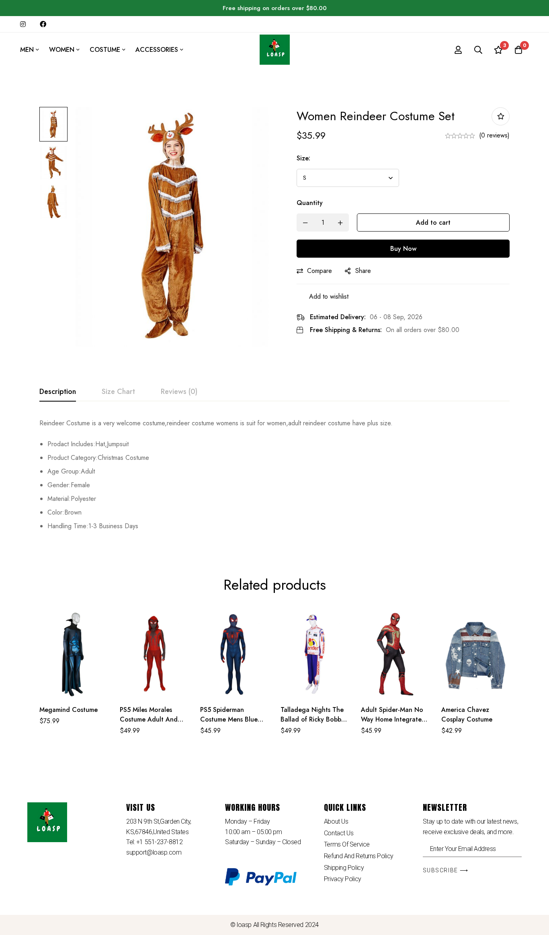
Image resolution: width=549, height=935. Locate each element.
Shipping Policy (344, 867)
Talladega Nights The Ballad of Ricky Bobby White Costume (312, 719)
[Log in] (458, 49)
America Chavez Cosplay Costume (466, 714)
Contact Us (339, 833)
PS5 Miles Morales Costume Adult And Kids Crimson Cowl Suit (154, 719)
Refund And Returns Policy (358, 856)
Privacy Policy (342, 879)
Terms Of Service (347, 844)
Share (363, 270)
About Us (336, 821)
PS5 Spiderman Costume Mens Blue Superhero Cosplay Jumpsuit (229, 724)
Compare (319, 270)
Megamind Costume (68, 709)
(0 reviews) (494, 135)
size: (303, 158)
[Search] (478, 49)
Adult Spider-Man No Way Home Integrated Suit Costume (393, 719)
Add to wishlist (501, 116)
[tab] (57, 392)
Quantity (310, 202)
